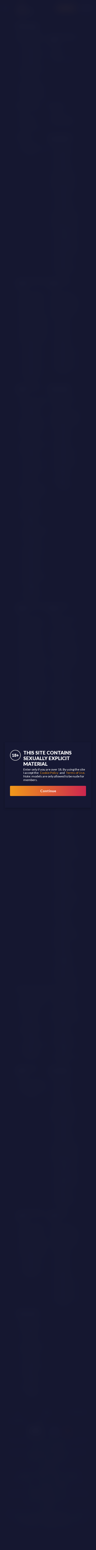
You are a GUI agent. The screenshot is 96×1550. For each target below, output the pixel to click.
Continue (48, 791)
